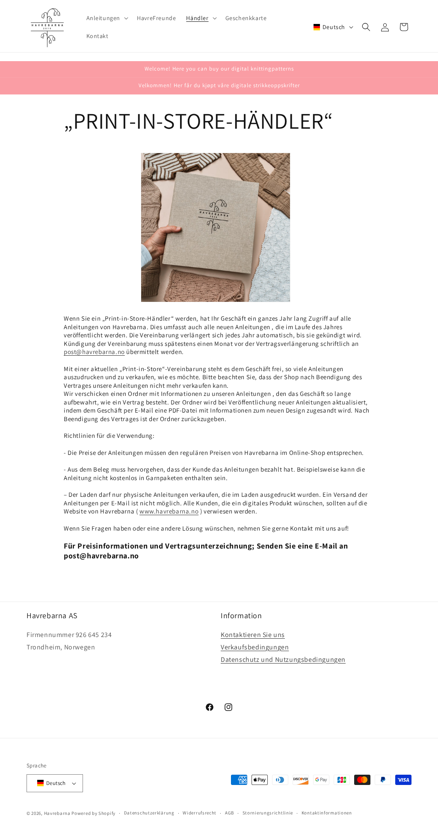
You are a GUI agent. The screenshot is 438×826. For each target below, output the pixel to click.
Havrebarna (57, 813)
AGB (229, 813)
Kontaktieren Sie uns (253, 634)
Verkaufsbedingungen (255, 647)
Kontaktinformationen (327, 813)
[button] (106, 18)
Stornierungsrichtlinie (268, 813)
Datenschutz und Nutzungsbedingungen (283, 659)
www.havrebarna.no (168, 511)
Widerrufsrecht (199, 813)
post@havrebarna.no (94, 352)
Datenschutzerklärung (149, 813)
